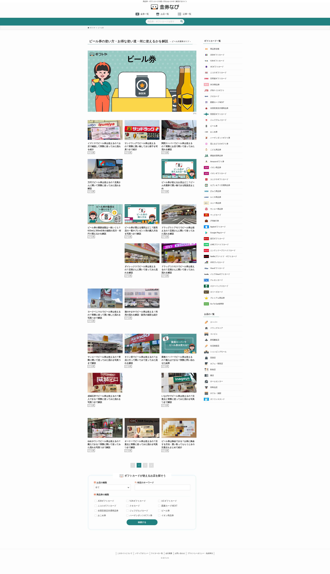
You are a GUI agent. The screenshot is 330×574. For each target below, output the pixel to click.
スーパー (213, 322)
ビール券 (165, 511)
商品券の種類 (103, 494)
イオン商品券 (167, 515)
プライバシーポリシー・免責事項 (200, 553)
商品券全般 (214, 49)
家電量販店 (214, 340)
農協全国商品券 (216, 156)
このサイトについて (124, 553)
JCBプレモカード (217, 262)
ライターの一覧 (157, 553)
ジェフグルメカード (139, 511)
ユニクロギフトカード (219, 179)
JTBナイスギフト (217, 90)
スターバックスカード (219, 286)
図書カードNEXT (169, 506)
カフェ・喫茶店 (216, 364)
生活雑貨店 (214, 346)
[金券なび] (165, 7)
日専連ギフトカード (218, 78)
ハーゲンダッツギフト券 (141, 515)
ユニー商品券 (215, 203)
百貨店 (213, 358)
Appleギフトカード (218, 227)
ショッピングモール (218, 352)
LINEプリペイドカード (219, 244)
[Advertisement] (142, 179)
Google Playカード (218, 233)
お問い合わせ (180, 553)
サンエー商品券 (216, 209)
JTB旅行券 (214, 221)
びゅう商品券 (215, 191)
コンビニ (213, 334)
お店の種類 (102, 482)
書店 (212, 375)
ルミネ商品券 (215, 197)
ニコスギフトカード (107, 506)
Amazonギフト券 (217, 161)
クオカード (135, 506)
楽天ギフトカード (217, 239)
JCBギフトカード (106, 501)
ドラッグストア (216, 328)
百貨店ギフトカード (218, 114)
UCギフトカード (169, 501)
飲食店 (213, 369)
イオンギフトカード (218, 173)
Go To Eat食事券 (217, 304)
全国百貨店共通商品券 (108, 511)
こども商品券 (215, 150)
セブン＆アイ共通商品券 (220, 185)
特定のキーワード (145, 482)
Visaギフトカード (217, 268)
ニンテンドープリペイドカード (223, 250)
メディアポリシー (141, 553)
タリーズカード (216, 292)
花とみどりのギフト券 (219, 144)
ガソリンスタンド (217, 399)
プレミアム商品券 (217, 298)
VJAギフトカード (138, 501)
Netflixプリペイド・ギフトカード (223, 256)
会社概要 (169, 553)
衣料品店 (213, 387)
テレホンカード (216, 280)
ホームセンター (216, 381)
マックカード (215, 215)
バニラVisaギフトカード (220, 274)
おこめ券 (102, 515)
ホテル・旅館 (215, 393)
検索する (142, 522)
